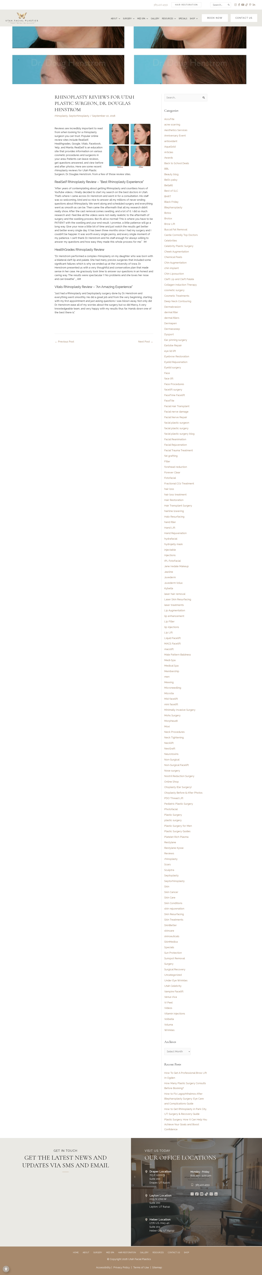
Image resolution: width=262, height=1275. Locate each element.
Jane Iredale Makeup (176, 566)
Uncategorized (173, 974)
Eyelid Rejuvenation (175, 362)
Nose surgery (172, 770)
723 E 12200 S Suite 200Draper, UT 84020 (159, 1179)
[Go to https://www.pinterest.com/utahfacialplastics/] (211, 1194)
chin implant (171, 268)
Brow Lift (169, 223)
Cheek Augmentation (176, 251)
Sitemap (157, 1267)
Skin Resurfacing (174, 914)
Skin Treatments (173, 919)
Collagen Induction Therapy (180, 284)
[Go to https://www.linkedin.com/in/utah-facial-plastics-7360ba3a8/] (216, 1194)
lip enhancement (174, 616)
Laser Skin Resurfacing (177, 599)
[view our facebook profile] (239, 4)
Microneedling (172, 687)
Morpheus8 (171, 720)
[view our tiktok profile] (246, 4)
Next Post (145, 341)
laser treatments (174, 605)
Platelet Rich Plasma (176, 836)
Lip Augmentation (174, 610)
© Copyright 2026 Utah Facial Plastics (129, 1259)
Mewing (169, 682)
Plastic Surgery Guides (177, 831)
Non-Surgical (171, 759)
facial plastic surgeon (176, 422)
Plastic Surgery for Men (178, 825)
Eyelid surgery (172, 367)
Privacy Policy (121, 1267)
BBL (166, 168)
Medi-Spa (169, 660)
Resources (158, 1252)
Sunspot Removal (174, 958)
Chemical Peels (173, 257)
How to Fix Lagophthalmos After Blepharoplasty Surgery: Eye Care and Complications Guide (184, 1098)
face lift (168, 378)
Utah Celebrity (172, 985)
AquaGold (170, 146)
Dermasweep (172, 328)
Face (167, 373)
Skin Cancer (171, 892)
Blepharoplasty (173, 207)
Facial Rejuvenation (175, 444)
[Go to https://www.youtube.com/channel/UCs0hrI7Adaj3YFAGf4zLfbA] (201, 1194)
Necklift (169, 743)
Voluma (168, 1024)
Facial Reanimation (175, 439)
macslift (169, 649)
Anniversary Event (175, 135)
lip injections (171, 627)
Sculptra (169, 870)
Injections (170, 555)
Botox (167, 212)
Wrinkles (169, 1030)
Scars (167, 864)
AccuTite (169, 119)
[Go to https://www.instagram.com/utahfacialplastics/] (192, 1194)
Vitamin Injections (174, 1013)
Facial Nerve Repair (175, 417)
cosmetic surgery (174, 290)
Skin (166, 886)
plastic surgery (173, 820)
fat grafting (171, 455)
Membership (171, 671)
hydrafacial (170, 538)
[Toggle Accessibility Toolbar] (6, 1269)
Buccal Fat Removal (175, 229)
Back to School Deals (176, 163)
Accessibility (103, 1267)
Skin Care (169, 897)
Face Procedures (174, 384)
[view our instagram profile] (235, 4)
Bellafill (168, 185)
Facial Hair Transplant (176, 406)
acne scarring (172, 124)
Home (76, 1252)
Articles (168, 152)
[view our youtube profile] (243, 4)
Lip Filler (169, 621)
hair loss (169, 489)
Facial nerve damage (176, 411)
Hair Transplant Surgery (178, 505)
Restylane (170, 842)
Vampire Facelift (173, 991)
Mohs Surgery (172, 715)
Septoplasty (171, 875)
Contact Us (174, 1252)
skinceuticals (171, 936)
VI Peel (168, 1002)
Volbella (169, 1019)
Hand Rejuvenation (175, 533)
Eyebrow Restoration (176, 356)
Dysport (169, 334)
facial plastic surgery (176, 428)
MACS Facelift (172, 643)
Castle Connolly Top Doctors (181, 235)
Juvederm (170, 577)
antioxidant (170, 141)
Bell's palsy (170, 179)
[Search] (229, 4)
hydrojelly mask (173, 544)
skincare (169, 930)
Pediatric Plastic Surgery (178, 803)
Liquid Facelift (172, 638)
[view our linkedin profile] (254, 4)
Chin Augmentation (175, 262)
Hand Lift (169, 527)
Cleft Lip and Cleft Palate (179, 279)
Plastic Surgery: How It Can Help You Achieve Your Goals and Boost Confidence (185, 1124)
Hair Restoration (173, 500)
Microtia (169, 693)
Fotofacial (170, 477)
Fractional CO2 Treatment (179, 483)
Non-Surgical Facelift (176, 765)
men (166, 676)
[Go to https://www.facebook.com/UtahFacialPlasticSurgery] (197, 1194)
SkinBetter (170, 925)
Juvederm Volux (173, 582)
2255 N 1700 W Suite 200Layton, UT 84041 (159, 1203)
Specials (169, 947)
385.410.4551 (161, 4)
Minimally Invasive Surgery (179, 709)
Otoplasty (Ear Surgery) (178, 787)
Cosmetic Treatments (176, 295)
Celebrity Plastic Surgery (178, 246)
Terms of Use (141, 1267)
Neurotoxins (171, 754)
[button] (186, 4)
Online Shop (171, 781)
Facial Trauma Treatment (178, 450)
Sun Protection (173, 952)
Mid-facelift (171, 698)
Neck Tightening (174, 737)
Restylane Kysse (174, 848)
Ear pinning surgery (175, 340)
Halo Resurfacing (174, 516)
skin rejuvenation (174, 908)
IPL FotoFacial (172, 560)
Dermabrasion (172, 306)
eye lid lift (170, 351)
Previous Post (64, 341)
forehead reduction (175, 466)
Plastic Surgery (173, 814)
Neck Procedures (174, 731)
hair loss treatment (175, 494)
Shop (186, 1252)
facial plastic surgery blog (179, 433)
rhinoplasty (61, 115)
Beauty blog (171, 174)
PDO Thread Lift (173, 798)
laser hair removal (174, 594)
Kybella (168, 588)
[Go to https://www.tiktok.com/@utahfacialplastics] (206, 1194)
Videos (168, 1008)
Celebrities (170, 240)
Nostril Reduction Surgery (179, 776)
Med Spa (110, 1252)
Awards (168, 157)
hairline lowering (174, 511)
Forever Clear (172, 472)
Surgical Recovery (174, 969)
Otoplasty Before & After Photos (183, 792)
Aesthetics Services (175, 130)
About (86, 1252)
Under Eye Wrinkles (175, 980)
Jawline (168, 571)
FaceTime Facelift (174, 395)
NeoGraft (169, 748)
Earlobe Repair (173, 345)
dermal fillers (171, 317)
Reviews (169, 853)
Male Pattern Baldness (177, 654)
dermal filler (171, 312)
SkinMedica (171, 941)
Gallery (144, 1252)
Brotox (168, 218)
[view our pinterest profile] (250, 4)
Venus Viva (170, 997)
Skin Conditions (173, 903)
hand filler (170, 522)
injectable (170, 549)
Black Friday (171, 201)
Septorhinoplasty (79, 115)
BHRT (167, 196)
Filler (167, 461)
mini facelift (171, 704)
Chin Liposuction (174, 273)
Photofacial (171, 809)
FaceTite (169, 400)
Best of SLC (171, 190)
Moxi (167, 726)
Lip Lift (168, 632)
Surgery (168, 963)
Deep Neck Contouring (177, 301)
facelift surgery (173, 389)
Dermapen (170, 323)
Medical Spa (171, 665)
